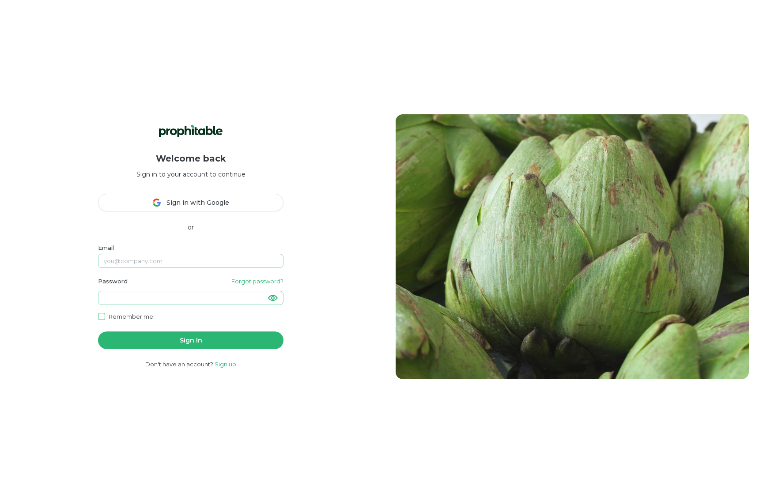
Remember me (131, 316)
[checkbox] (101, 316)
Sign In (191, 340)
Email (106, 247)
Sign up (225, 364)
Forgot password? (257, 281)
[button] (273, 298)
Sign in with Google (197, 203)
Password (113, 281)
